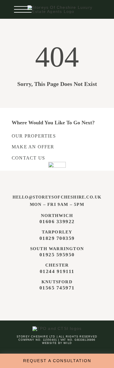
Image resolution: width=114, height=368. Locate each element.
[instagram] (56, 302)
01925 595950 (57, 254)
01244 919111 (57, 271)
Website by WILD (57, 343)
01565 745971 (57, 288)
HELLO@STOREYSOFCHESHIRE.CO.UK (57, 197)
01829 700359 (57, 238)
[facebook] (44, 302)
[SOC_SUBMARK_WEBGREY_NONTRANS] (57, 164)
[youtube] (68, 302)
